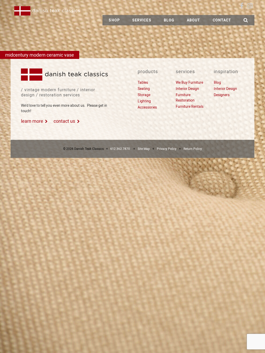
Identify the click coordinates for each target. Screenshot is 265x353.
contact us (64, 121)
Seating (144, 89)
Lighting (144, 101)
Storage (144, 95)
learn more (32, 121)
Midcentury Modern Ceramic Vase (39, 55)
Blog (169, 20)
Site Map (144, 149)
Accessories (147, 107)
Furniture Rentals (189, 106)
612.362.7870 (120, 149)
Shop (114, 20)
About (193, 20)
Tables (143, 82)
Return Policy (192, 149)
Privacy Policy (166, 149)
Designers (222, 95)
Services (141, 20)
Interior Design (187, 89)
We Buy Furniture (189, 82)
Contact (222, 20)
